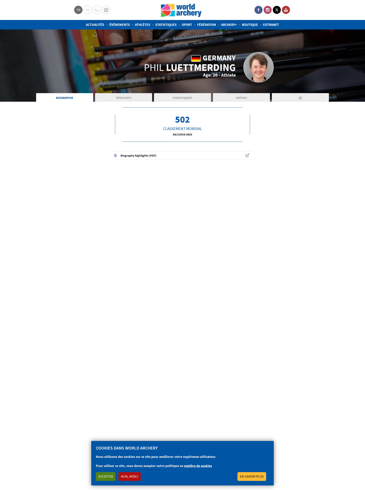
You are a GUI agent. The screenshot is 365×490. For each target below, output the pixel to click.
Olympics (87, 10)
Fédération (206, 24)
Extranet (271, 24)
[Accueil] (181, 10)
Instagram (267, 10)
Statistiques (166, 24)
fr (78, 10)
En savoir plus (252, 476)
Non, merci (129, 476)
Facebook (258, 10)
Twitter (277, 10)
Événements (119, 24)
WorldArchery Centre (106, 10)
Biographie (64, 98)
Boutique (250, 24)
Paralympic (97, 10)
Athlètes (142, 24)
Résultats (123, 98)
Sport (187, 24)
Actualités (95, 24)
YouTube (286, 10)
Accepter (105, 476)
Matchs (241, 98)
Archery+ (229, 24)
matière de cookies (198, 466)
